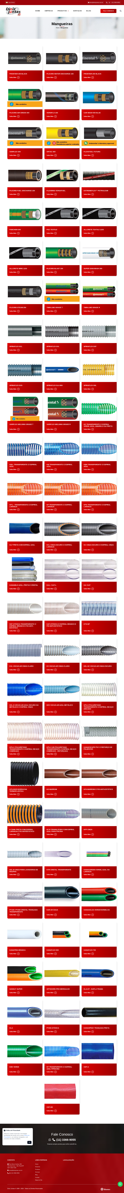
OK (29, 1142)
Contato (37, 1177)
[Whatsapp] (109, 2)
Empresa (49, 11)
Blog (88, 11)
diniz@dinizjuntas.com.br (96, 2)
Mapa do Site (38, 1180)
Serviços (77, 11)
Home (37, 11)
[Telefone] (106, 2)
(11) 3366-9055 (66, 1139)
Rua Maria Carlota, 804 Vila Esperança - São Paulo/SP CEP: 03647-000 (15, 1165)
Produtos (63, 11)
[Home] (14, 11)
